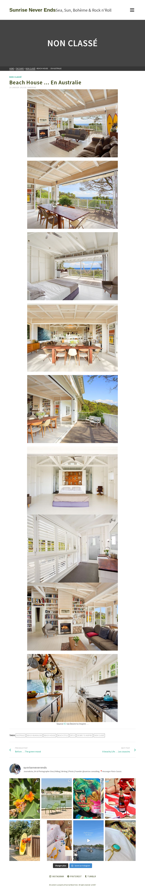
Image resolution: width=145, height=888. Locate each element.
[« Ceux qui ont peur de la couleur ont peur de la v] (88, 798)
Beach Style (63, 735)
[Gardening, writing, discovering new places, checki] (24, 798)
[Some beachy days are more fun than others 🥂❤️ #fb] (120, 798)
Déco (72, 735)
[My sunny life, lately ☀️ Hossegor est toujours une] (24, 840)
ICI (65, 723)
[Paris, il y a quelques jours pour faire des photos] (56, 798)
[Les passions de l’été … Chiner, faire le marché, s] (56, 840)
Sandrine (31, 87)
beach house (49, 735)
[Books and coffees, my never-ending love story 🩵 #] (120, 840)
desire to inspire (84, 735)
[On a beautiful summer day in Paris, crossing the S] (88, 840)
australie (20, 735)
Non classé (15, 77)
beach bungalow (34, 735)
